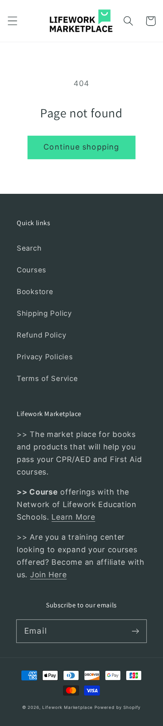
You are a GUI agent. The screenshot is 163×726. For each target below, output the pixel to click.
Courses (31, 270)
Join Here (48, 574)
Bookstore (35, 291)
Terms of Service (47, 378)
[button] (13, 21)
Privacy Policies (45, 357)
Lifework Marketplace (67, 707)
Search (29, 248)
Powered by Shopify (117, 707)
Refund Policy (41, 335)
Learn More (73, 517)
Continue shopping (81, 146)
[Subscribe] (135, 631)
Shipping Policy (44, 313)
